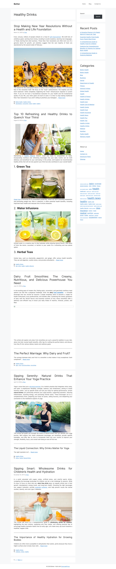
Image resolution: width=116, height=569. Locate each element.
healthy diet (91, 201)
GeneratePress (65, 566)
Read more (61, 98)
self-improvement (55, 37)
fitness (98, 186)
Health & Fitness (85, 96)
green (30, 103)
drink (19, 266)
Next (20, 560)
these (81, 219)
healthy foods (98, 204)
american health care (84, 183)
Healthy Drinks (27, 102)
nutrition (90, 213)
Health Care (84, 102)
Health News (84, 115)
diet (17, 266)
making (90, 210)
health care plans (83, 193)
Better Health (19, 102)
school (96, 215)
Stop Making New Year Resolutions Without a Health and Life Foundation (43, 27)
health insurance (83, 198)
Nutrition (83, 131)
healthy (38, 103)
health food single (89, 195)
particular (96, 213)
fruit (20, 365)
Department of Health (87, 83)
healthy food (91, 204)
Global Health (84, 91)
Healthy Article (84, 123)
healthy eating (84, 204)
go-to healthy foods (84, 189)
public (86, 215)
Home (84, 4)
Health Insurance (85, 112)
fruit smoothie (58, 292)
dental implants (84, 186)
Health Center (84, 107)
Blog (90, 4)
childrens (18, 551)
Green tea (17, 199)
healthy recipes (92, 208)
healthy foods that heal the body (86, 206)
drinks (17, 458)
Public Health (84, 134)
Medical (82, 128)
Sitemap (82, 159)
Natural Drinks (27, 458)
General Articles (85, 88)
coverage (98, 184)
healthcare (83, 191)
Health (82, 94)
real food (91, 215)
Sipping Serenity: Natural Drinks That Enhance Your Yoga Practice (43, 377)
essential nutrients (41, 487)
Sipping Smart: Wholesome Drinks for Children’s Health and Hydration (43, 470)
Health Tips (83, 120)
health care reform (91, 193)
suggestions (93, 217)
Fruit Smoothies (26, 365)
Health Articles (84, 99)
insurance (84, 211)
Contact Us (97, 4)
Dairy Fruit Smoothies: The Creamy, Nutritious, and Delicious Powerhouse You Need (43, 280)
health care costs (95, 191)
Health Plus (83, 118)
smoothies (33, 365)
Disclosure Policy (85, 156)
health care (88, 191)
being (91, 184)
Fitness (82, 86)
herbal (21, 458)
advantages (19, 103)
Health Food (84, 110)
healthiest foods (97, 195)
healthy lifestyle (29, 156)
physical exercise (35, 386)
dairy (17, 365)
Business (83, 78)
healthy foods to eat (98, 206)
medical (83, 213)
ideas (98, 208)
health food (98, 193)
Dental (82, 80)
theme (100, 217)
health (34, 103)
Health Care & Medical (87, 104)
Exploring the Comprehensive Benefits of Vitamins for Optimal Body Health (90, 48)
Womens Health (85, 136)
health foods (82, 195)
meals (94, 210)
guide (90, 189)
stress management (84, 217)
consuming (25, 103)
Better (17, 4)
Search (82, 13)
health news (94, 198)
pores (82, 215)
